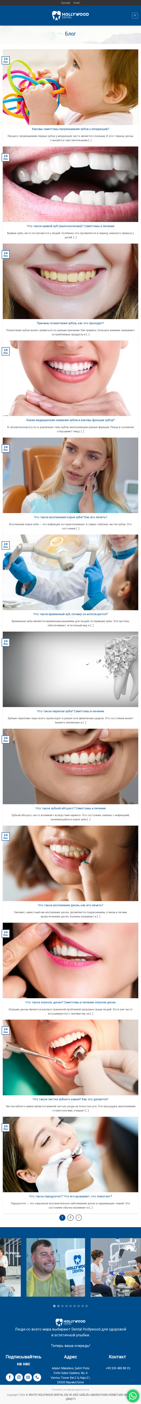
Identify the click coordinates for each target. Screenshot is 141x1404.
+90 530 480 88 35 (118, 1368)
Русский (65, 2)
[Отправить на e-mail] (28, 1377)
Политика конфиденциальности (70, 1389)
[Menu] (135, 15)
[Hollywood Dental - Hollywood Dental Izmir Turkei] (70, 15)
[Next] (133, 1270)
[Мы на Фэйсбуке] (10, 1377)
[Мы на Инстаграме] (19, 1377)
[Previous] (7, 1270)
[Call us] (37, 1377)
